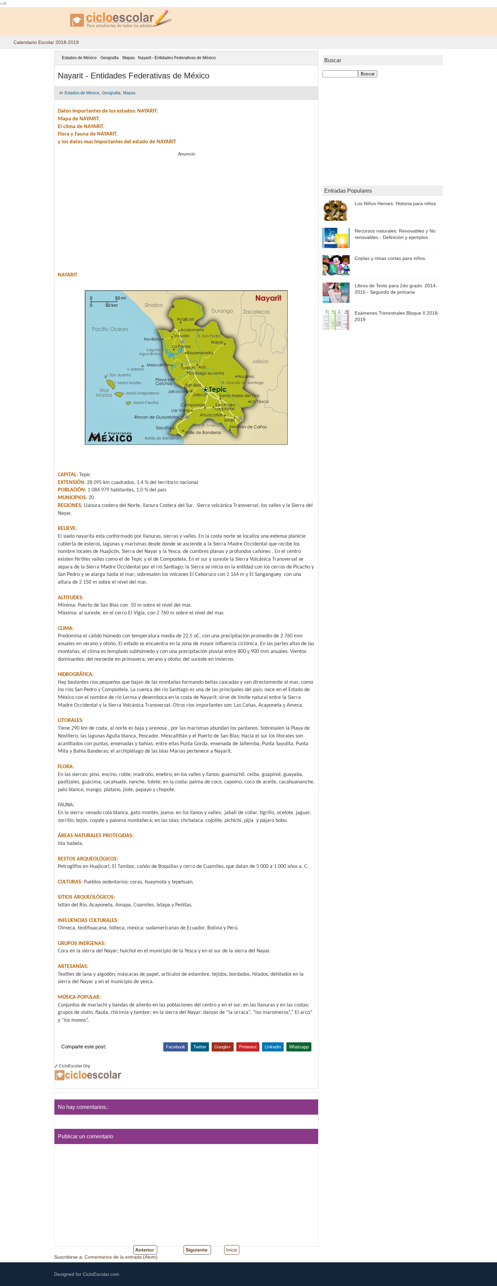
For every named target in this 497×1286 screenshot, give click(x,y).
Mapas (128, 57)
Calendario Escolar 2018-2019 (46, 42)
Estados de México (79, 57)
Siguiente (197, 1250)
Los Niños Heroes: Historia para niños (395, 203)
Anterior (144, 1250)
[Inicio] (59, 57)
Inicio (231, 1250)
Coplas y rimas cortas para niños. (390, 258)
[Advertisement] (186, 205)
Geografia (109, 57)
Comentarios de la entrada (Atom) (121, 1257)
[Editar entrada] (56, 1066)
